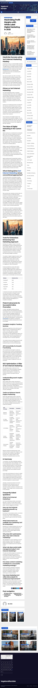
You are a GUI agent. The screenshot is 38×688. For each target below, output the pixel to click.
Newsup (15, 685)
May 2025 (29, 107)
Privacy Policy (35, 685)
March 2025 (29, 112)
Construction (29, 138)
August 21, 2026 (25, 638)
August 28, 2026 (6, 638)
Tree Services (29, 188)
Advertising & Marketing (8, 17)
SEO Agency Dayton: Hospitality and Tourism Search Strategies (8, 595)
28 (10, 669)
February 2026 (30, 84)
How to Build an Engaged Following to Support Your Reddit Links (28, 636)
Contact (31, 685)
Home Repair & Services (30, 157)
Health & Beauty (30, 151)
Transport (29, 183)
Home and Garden (30, 153)
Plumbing (29, 167)
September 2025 (30, 97)
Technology (29, 180)
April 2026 (29, 79)
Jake (10, 32)
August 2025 (29, 99)
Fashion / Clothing (30, 143)
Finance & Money (30, 145)
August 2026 (29, 68)
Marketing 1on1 (6, 69)
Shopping (29, 178)
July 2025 (29, 102)
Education (29, 140)
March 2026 (29, 81)
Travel (28, 186)
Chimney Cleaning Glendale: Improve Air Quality (31, 41)
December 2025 (30, 89)
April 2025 (29, 110)
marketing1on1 (5, 318)
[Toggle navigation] (18, 12)
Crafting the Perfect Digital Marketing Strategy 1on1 (17, 594)
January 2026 (30, 86)
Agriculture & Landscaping (29, 130)
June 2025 (29, 105)
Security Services (30, 175)
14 (10, 664)
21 (10, 667)
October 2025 (29, 94)
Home (28, 685)
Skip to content (3, 0)
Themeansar (3, 686)
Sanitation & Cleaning (6, 644)
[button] (34, 12)
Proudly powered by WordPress (6, 685)
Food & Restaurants (31, 148)
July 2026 (29, 71)
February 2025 (30, 115)
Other (28, 165)
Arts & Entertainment (31, 132)
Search (28, 17)
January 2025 (29, 118)
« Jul (2, 674)
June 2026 (29, 73)
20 (8, 667)
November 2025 (30, 92)
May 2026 (29, 76)
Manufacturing (30, 162)
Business (29, 135)
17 (1, 667)
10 (1, 664)
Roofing (28, 170)
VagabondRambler (8, 681)
